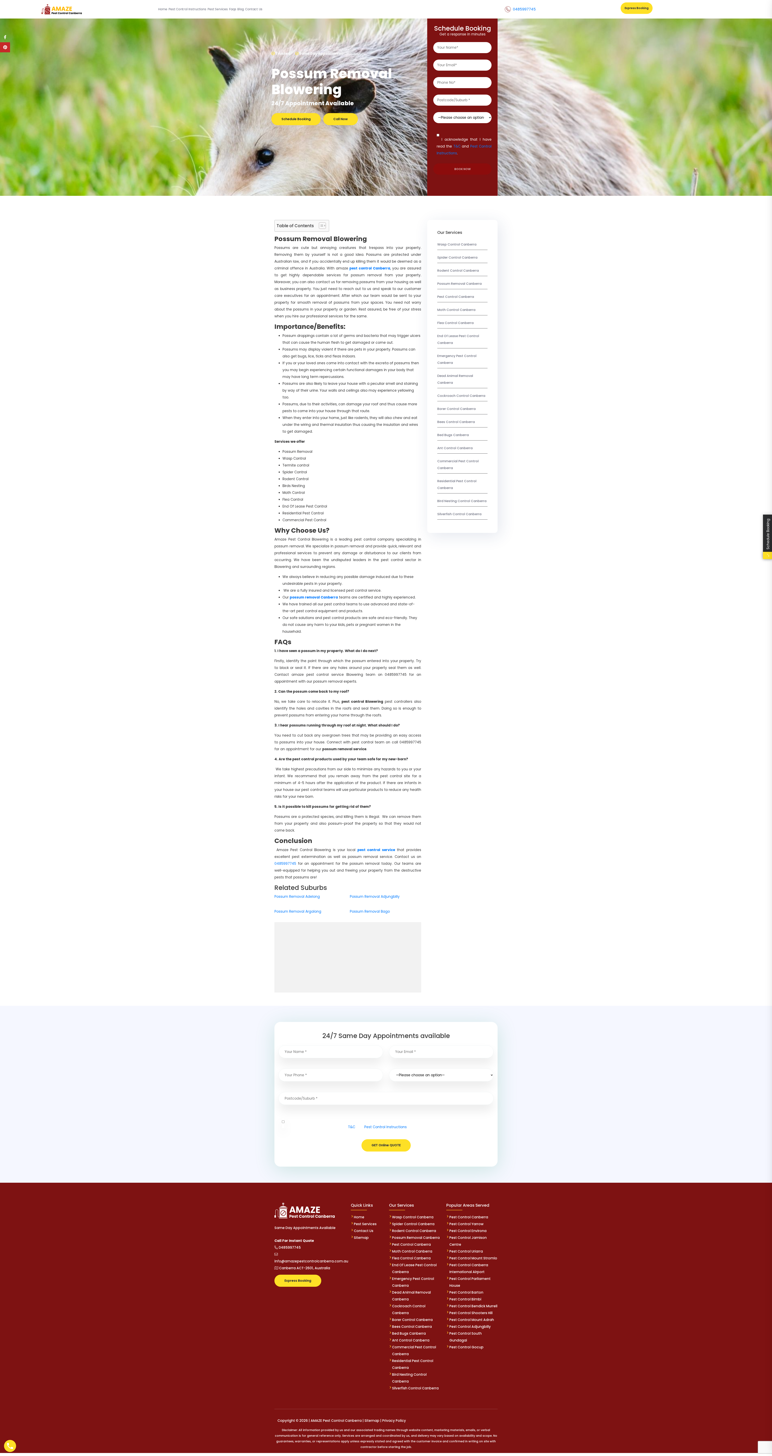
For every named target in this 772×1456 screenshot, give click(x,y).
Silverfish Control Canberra (459, 514)
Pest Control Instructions (385, 1127)
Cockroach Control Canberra (461, 395)
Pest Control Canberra (455, 296)
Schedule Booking (296, 119)
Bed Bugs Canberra (453, 435)
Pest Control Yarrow (466, 1224)
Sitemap (361, 1237)
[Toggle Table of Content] (320, 225)
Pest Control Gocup (466, 1347)
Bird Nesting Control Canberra (462, 501)
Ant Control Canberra (455, 448)
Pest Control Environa (468, 1230)
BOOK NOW (462, 169)
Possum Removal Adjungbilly (375, 896)
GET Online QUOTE (386, 1145)
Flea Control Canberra (455, 323)
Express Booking (637, 8)
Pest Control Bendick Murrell (473, 1306)
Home (359, 1217)
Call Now (340, 119)
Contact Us (363, 1230)
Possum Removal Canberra (459, 283)
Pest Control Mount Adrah (471, 1319)
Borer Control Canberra (456, 409)
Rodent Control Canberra (458, 270)
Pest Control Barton (466, 1292)
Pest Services (365, 1224)
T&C (457, 146)
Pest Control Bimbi (465, 1299)
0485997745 (524, 9)
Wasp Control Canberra (456, 244)
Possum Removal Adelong (297, 896)
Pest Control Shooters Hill (471, 1313)
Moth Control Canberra (456, 310)
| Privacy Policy (393, 1420)
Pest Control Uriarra (466, 1251)
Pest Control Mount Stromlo (473, 1258)
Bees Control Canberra (456, 422)
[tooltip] (5, 37)
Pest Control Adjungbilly (470, 1326)
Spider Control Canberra (457, 257)
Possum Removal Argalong (297, 911)
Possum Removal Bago (370, 911)
